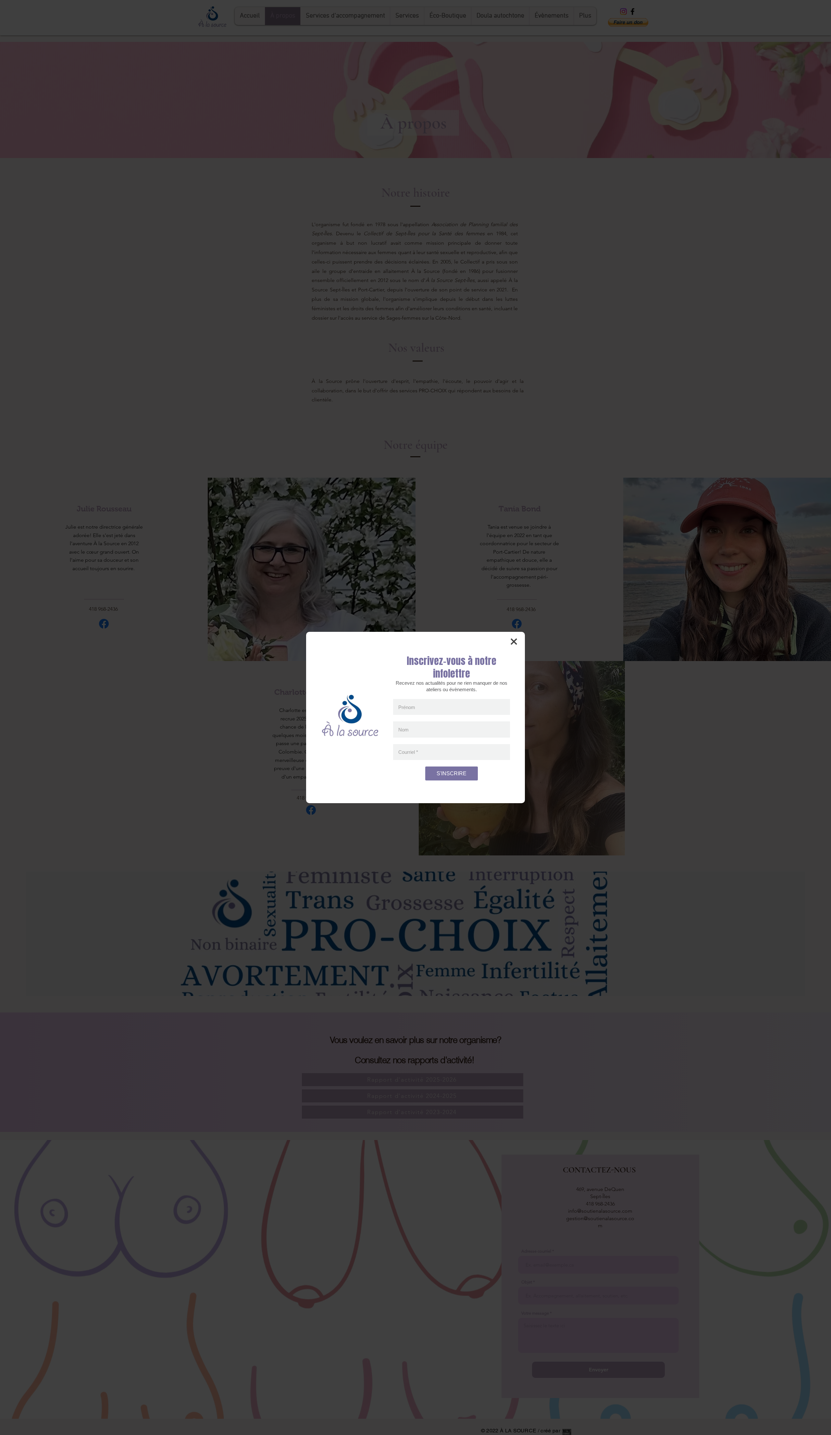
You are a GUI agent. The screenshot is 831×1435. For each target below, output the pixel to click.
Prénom (406, 707)
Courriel (408, 752)
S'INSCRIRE (451, 773)
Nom (403, 729)
